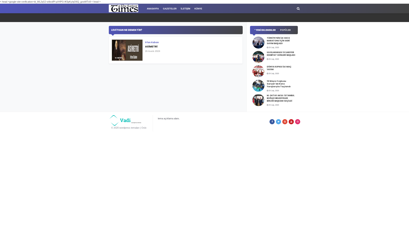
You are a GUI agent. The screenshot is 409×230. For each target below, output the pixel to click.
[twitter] (278, 121)
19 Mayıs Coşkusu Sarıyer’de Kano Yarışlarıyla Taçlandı (279, 84)
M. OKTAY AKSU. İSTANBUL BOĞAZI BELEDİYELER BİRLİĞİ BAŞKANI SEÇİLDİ (280, 98)
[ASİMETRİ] (176, 51)
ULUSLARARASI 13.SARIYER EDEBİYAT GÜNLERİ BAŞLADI (281, 54)
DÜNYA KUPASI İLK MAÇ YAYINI (279, 68)
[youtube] (291, 121)
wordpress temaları (129, 127)
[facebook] (272, 121)
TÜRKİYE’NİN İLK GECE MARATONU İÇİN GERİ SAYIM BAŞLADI (278, 40)
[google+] (284, 121)
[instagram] (297, 121)
